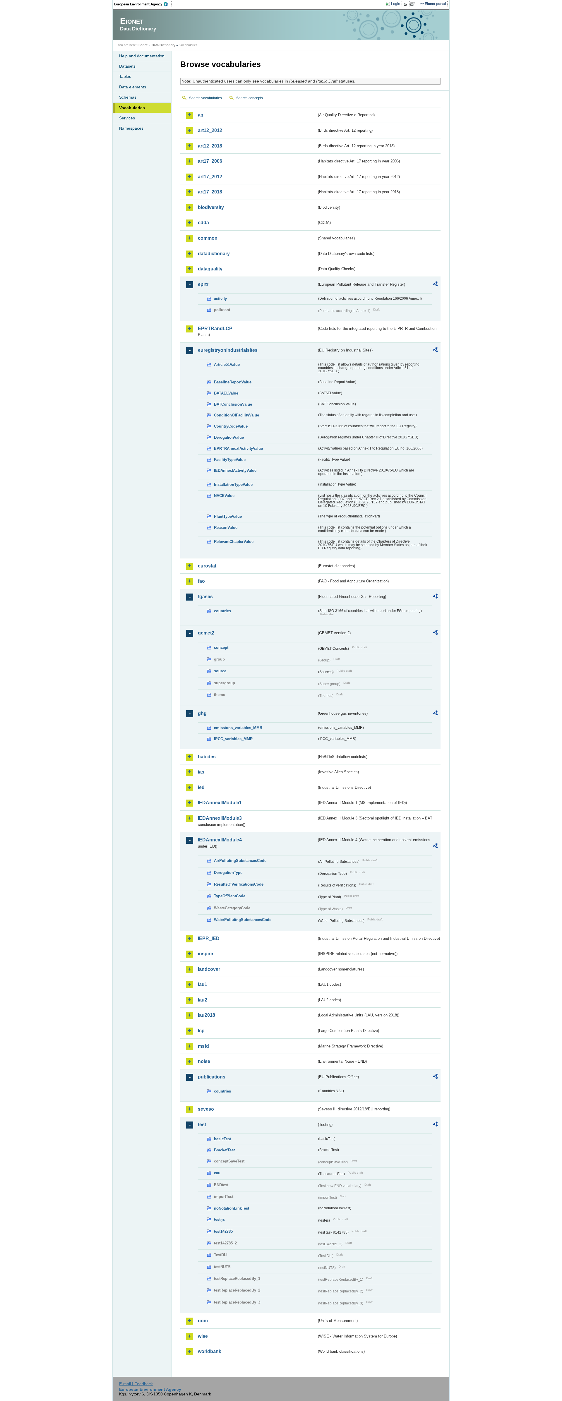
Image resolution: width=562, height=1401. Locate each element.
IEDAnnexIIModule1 (220, 802)
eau (217, 1173)
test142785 (223, 1231)
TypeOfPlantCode (229, 896)
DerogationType (228, 872)
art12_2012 (210, 130)
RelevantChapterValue (233, 541)
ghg (202, 713)
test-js (219, 1219)
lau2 (202, 999)
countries (222, 611)
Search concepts (249, 98)
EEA (143, 4)
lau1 (202, 984)
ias (201, 771)
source (220, 671)
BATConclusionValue (233, 404)
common (207, 238)
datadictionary (214, 253)
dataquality (210, 268)
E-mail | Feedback (136, 1383)
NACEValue (224, 495)
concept (221, 647)
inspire (205, 953)
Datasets (127, 66)
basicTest (222, 1139)
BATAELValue (226, 393)
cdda (203, 222)
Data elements (132, 87)
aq (200, 114)
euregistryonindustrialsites (228, 350)
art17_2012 (210, 176)
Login (395, 4)
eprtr (203, 284)
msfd (203, 1046)
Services (127, 118)
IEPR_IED (209, 938)
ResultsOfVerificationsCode (238, 884)
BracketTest (224, 1150)
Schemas (127, 97)
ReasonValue (225, 527)
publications (211, 1076)
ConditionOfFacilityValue (236, 415)
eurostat (207, 565)
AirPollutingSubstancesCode (240, 860)
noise (204, 1061)
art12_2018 (210, 145)
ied (201, 787)
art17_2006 (210, 161)
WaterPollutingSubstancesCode (242, 920)
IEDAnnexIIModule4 (220, 839)
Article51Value (227, 364)
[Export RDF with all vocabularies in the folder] (435, 284)
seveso (206, 1109)
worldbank (209, 1351)
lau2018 (206, 1015)
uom (203, 1320)
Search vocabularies (205, 98)
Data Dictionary (163, 45)
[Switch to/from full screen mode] (413, 4)
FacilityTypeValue (230, 459)
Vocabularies (132, 107)
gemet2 (206, 632)
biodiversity (211, 207)
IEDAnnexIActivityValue (235, 470)
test (202, 1124)
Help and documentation (142, 56)
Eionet (143, 45)
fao (201, 581)
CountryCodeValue (231, 426)
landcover (209, 969)
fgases (205, 596)
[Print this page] (406, 4)
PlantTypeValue (228, 516)
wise (203, 1336)
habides (207, 756)
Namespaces (131, 128)
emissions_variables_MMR (238, 728)
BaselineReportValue (232, 382)
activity (220, 298)
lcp (201, 1030)
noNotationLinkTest (231, 1208)
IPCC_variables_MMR (233, 739)
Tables (125, 76)
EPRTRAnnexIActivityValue (238, 448)
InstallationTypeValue (233, 484)
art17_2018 (210, 191)
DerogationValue (229, 437)
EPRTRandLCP (215, 328)
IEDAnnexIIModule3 (220, 818)
